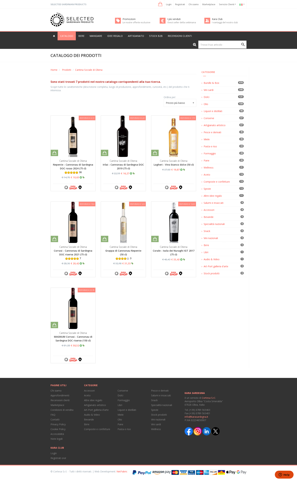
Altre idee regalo (213, 195)
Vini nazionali (211, 238)
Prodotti (66, 69)
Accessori (209, 210)
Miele (207, 139)
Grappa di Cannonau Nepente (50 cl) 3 (123, 254)
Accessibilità (57, 434)
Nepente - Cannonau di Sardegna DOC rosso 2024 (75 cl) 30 (73, 168)
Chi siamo (194, 4)
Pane (206, 160)
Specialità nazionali (214, 224)
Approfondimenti (60, 395)
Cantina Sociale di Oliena (88, 69)
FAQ (53, 414)
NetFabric (122, 471)
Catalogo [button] (66, 36)
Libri (206, 252)
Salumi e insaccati (213, 202)
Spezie (207, 188)
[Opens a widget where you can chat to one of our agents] (284, 475)
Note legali (57, 438)
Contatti (55, 419)
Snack (207, 231)
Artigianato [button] (136, 36)
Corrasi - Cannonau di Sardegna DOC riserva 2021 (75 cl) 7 (73, 254)
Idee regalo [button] (115, 36)
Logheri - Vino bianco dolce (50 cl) (174, 164)
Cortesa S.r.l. (209, 397)
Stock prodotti (211, 273)
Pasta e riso (210, 146)
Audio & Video (211, 259)
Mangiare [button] (96, 36)
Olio (206, 104)
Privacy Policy (58, 424)
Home (54, 69)
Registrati (180, 4)
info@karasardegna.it (196, 416)
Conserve (209, 118)
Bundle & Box (211, 82)
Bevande (208, 217)
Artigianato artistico (215, 125)
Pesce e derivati (212, 132)
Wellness (208, 167)
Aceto (207, 174)
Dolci (206, 97)
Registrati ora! (58, 458)
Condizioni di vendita (62, 409)
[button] (160, 4)
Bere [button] (81, 36)
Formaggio (210, 153)
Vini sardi (208, 90)
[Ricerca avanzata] (194, 44)
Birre (206, 245)
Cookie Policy (58, 429)
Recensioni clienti (180, 36)
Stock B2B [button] (156, 36)
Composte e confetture (217, 181)
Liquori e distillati (213, 111)
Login (169, 4)
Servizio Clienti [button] (227, 4)
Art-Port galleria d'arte (216, 266)
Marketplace (208, 4)
